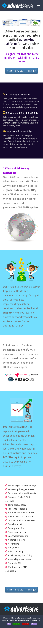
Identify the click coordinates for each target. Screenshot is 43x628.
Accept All (16, 624)
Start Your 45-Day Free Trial (19, 70)
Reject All (25, 624)
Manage (34, 624)
